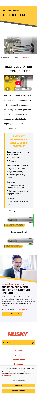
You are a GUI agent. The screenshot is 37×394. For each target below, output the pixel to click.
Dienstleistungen (18, 359)
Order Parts (7, 343)
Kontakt (10, 314)
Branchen (18, 350)
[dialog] (18, 380)
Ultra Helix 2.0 (27, 57)
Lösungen (6, 57)
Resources (18, 364)
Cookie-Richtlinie (6, 375)
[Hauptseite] (1, 57)
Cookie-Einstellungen (19, 380)
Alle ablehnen (18, 385)
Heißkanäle (16, 57)
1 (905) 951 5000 (22, 309)
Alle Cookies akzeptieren (18, 390)
